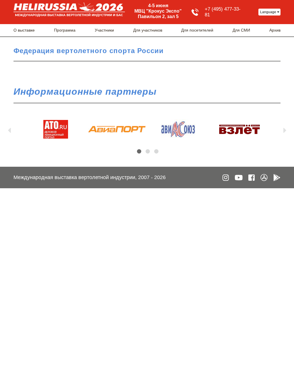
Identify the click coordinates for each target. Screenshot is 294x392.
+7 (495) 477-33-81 (223, 12)
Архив (275, 30)
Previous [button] (9, 129)
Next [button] (285, 129)
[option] (55, 129)
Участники (104, 30)
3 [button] (156, 151)
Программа (65, 30)
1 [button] (139, 151)
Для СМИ (241, 30)
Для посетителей (197, 30)
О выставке (24, 30)
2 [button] (148, 151)
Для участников (147, 30)
